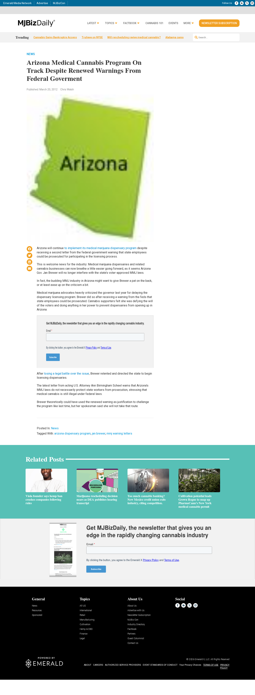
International (86, 610)
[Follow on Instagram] (252, 3)
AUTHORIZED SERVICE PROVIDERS (123, 665)
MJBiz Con (133, 620)
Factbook (129, 23)
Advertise (42, 3)
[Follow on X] (247, 3)
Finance (83, 634)
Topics (109, 23)
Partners (132, 634)
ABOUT (87, 665)
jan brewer (98, 433)
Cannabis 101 (154, 23)
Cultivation (85, 624)
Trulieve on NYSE (92, 37)
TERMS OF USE (210, 665)
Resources (37, 610)
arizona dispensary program (72, 433)
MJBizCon (59, 3)
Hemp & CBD (86, 629)
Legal (82, 638)
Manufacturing (87, 620)
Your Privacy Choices (190, 665)
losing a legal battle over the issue (66, 373)
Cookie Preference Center (38, 680)
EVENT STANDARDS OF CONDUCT (160, 665)
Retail (82, 615)
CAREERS (98, 665)
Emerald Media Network (17, 3)
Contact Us (133, 643)
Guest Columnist (136, 638)
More (187, 23)
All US (83, 606)
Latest (91, 23)
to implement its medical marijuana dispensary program (100, 248)
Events (173, 23)
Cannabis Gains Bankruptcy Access (55, 37)
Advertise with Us (136, 610)
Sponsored (37, 615)
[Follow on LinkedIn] (242, 3)
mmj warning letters (119, 433)
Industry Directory (136, 624)
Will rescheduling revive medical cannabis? (134, 37)
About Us (132, 606)
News (31, 54)
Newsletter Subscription (219, 23)
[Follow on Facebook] (236, 3)
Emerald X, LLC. (202, 659)
